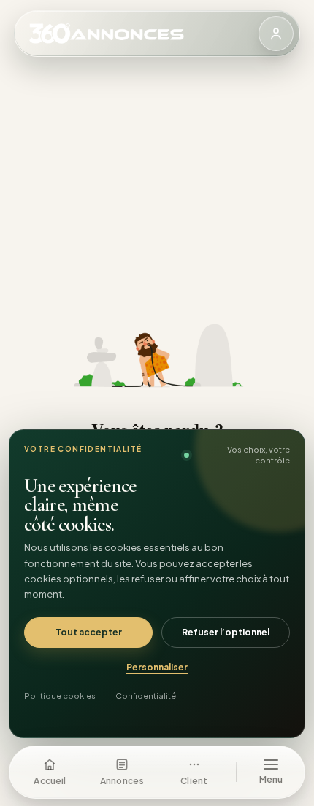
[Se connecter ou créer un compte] (276, 33)
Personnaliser (157, 667)
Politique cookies (60, 695)
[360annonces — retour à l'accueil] (143, 33)
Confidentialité (145, 695)
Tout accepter (88, 632)
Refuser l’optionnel (225, 632)
